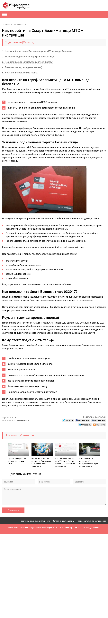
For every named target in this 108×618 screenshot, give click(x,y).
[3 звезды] (8, 420)
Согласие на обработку (63, 521)
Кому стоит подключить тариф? (20, 72)
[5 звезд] (13, 420)
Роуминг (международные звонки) (22, 67)
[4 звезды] (10, 420)
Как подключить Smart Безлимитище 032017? (27, 62)
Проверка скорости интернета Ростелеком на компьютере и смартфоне (41, 462)
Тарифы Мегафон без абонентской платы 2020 (17, 461)
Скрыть (28, 42)
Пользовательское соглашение (91, 521)
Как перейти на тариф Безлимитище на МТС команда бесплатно (37, 51)
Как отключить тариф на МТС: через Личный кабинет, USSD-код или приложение (65, 462)
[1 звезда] (3, 420)
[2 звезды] (5, 420)
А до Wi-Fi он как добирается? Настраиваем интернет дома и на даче (89, 462)
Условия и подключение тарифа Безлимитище (28, 56)
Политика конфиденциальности (35, 521)
